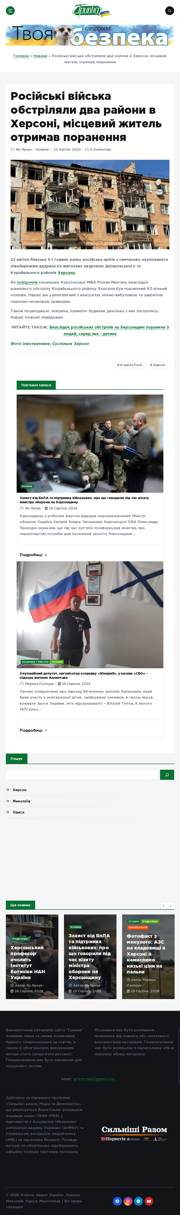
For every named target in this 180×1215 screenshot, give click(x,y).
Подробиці (32, 554)
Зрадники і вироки (35, 661)
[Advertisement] (90, 858)
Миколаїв (21, 801)
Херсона (66, 272)
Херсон (159, 365)
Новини (40, 56)
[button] (163, 905)
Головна (21, 56)
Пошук (16, 759)
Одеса (18, 812)
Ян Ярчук (24, 149)
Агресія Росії (131, 365)
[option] (32, 956)
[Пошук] (167, 775)
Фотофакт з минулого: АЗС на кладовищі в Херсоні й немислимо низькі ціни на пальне (146, 954)
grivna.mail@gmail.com (94, 1079)
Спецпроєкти (138, 927)
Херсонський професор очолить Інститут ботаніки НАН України (28, 962)
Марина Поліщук (39, 684)
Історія (134, 921)
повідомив (27, 282)
